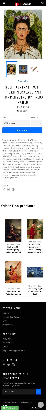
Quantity (34, 117)
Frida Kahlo (23, 81)
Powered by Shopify (25, 402)
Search (5, 313)
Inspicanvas (12, 402)
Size (4, 117)
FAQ (4, 321)
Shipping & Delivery (11, 317)
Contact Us (7, 325)
